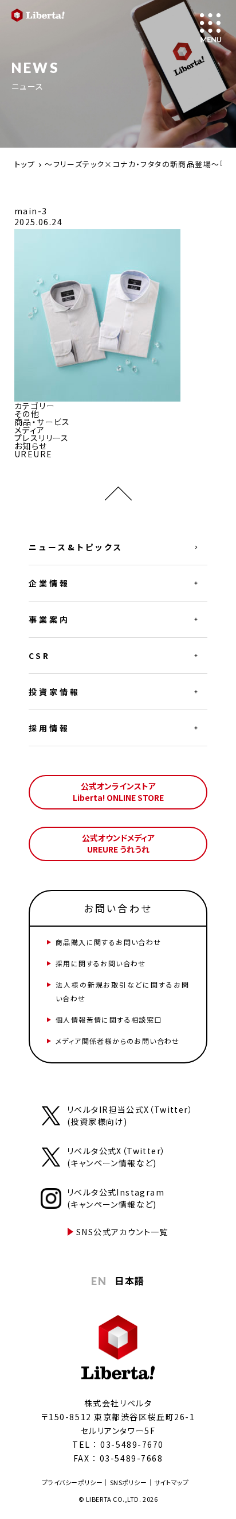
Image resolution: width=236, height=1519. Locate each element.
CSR (39, 655)
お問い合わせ (118, 908)
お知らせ (31, 446)
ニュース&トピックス (76, 547)
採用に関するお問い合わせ (101, 963)
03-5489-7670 (131, 1444)
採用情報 (49, 728)
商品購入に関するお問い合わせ (109, 942)
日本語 (129, 1280)
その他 (27, 413)
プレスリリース (41, 438)
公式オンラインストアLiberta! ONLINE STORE (118, 791)
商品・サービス (42, 421)
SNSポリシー (128, 1482)
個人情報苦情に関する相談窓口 (109, 1019)
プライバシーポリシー (72, 1482)
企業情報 (49, 583)
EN (99, 1281)
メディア (29, 429)
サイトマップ (171, 1482)
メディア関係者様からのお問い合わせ (118, 1041)
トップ (24, 164)
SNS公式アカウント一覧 (122, 1232)
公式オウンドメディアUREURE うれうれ (118, 843)
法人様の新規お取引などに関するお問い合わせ (122, 991)
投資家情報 (54, 691)
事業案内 (49, 619)
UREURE (33, 454)
